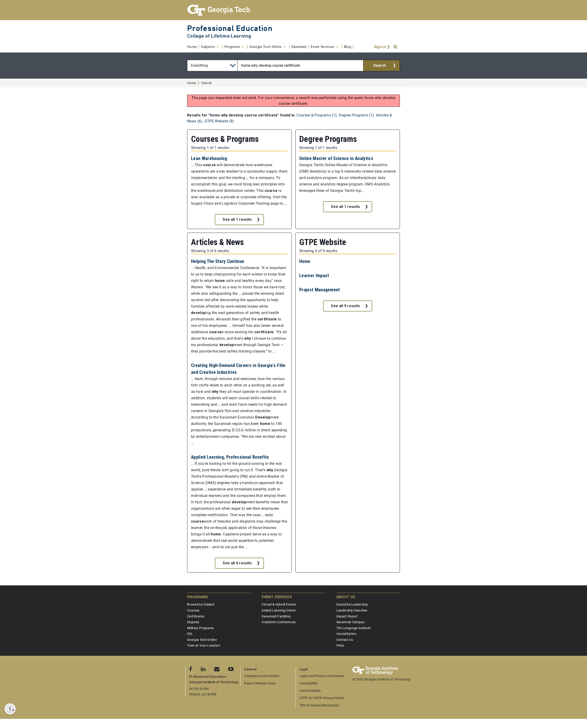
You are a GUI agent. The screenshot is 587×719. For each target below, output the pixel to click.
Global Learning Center (279, 610)
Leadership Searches (351, 610)
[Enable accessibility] (10, 708)
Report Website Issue (259, 683)
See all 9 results (345, 306)
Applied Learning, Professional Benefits (230, 457)
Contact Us (344, 640)
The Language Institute (353, 628)
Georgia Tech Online (202, 640)
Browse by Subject (200, 604)
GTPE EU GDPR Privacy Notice (321, 698)
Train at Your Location (203, 645)
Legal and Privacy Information (321, 676)
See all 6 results (237, 563)
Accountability (310, 690)
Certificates (195, 616)
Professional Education (229, 28)
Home (191, 83)
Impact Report (347, 616)
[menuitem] (193, 47)
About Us (345, 597)
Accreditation (346, 634)
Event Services (277, 597)
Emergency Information (261, 676)
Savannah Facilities (276, 616)
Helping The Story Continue (217, 261)
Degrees (193, 622)
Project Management (319, 289)
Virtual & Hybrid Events (279, 604)
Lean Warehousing (209, 158)
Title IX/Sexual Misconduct (319, 705)
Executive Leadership (352, 604)
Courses (193, 610)
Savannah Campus (350, 622)
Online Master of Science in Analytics (336, 158)
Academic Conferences (279, 622)
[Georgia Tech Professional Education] (293, 10)
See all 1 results (237, 219)
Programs (197, 597)
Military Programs (200, 628)
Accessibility (308, 683)
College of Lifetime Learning (219, 36)
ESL (190, 634)
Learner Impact (314, 275)
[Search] (395, 47)
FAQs (340, 645)
